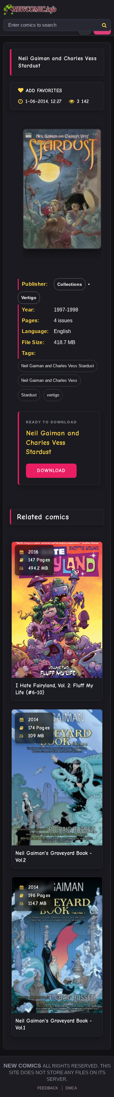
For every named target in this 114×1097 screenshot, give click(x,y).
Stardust (29, 395)
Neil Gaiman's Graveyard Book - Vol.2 (54, 856)
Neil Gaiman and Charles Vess (49, 380)
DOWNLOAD (51, 470)
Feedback (47, 1088)
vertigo (53, 395)
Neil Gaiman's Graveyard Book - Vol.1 (54, 1024)
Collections (69, 284)
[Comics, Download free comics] (41, 9)
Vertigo (28, 297)
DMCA (71, 1088)
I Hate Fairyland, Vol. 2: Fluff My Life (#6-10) (54, 689)
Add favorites (44, 90)
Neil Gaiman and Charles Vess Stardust (57, 365)
